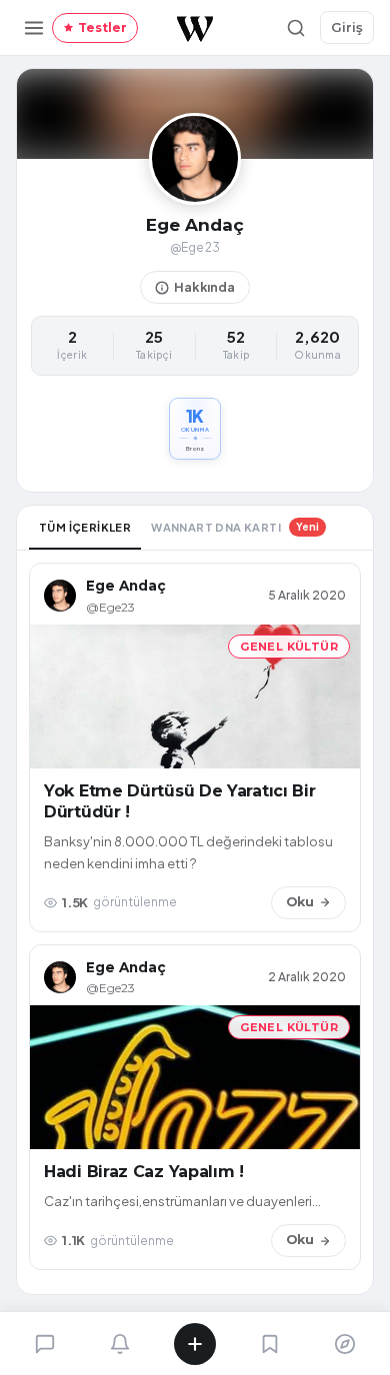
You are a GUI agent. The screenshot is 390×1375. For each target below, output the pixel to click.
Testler (102, 27)
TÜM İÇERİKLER (85, 527)
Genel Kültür (289, 647)
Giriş (347, 27)
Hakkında (204, 287)
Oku (300, 901)
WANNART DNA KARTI (235, 527)
